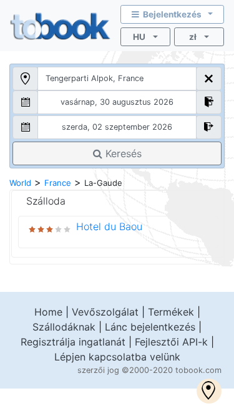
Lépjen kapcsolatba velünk (117, 357)
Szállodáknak (63, 327)
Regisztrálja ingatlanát (73, 342)
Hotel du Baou (109, 226)
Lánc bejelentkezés (150, 327)
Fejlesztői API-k (171, 342)
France (57, 183)
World (20, 183)
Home (48, 312)
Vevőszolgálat (105, 312)
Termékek (171, 312)
